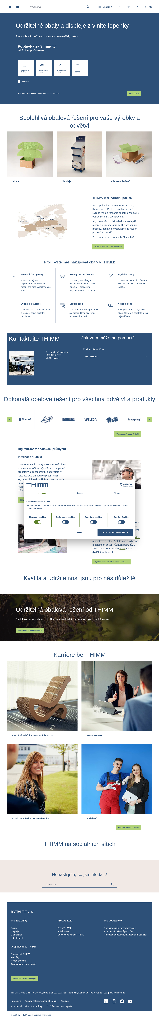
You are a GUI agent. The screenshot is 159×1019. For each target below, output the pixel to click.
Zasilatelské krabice (26, 68)
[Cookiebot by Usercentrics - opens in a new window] (122, 485)
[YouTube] (130, 1001)
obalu (122, 548)
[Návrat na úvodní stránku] (14, 7)
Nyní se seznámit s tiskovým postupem (111, 562)
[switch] (65, 522)
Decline (79, 532)
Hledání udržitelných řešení (30, 630)
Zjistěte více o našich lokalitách (108, 247)
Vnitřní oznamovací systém (59, 1006)
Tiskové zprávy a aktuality (23, 964)
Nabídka (107, 7)
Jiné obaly (25, 81)
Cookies (64, 1001)
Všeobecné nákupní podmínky (119, 931)
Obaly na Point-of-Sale (44, 68)
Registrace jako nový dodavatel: (120, 928)
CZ (150, 7)
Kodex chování (18, 961)
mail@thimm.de (117, 992)
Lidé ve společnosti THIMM (71, 934)
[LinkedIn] (106, 1001)
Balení (14, 928)
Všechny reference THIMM (128, 434)
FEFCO (80, 68)
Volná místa (63, 931)
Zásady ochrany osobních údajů (41, 1001)
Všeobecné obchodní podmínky (26, 1006)
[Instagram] (114, 1001)
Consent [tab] (42, 493)
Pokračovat (134, 93)
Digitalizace (16, 934)
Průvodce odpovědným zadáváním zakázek (125, 934)
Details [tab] (80, 493)
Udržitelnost (17, 938)
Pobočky (15, 957)
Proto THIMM (64, 928)
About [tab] (116, 493)
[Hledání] (88, 6)
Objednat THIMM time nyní (24, 978)
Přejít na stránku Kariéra (128, 828)
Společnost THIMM (20, 954)
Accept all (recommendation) (115, 532)
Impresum (16, 1001)
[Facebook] (122, 1001)
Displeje (15, 931)
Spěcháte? (39, 93)
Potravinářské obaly (62, 68)
